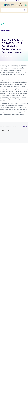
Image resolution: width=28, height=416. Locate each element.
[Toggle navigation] (2, 5)
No (9, 130)
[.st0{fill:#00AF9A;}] (26, 5)
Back (4, 24)
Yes (3, 130)
